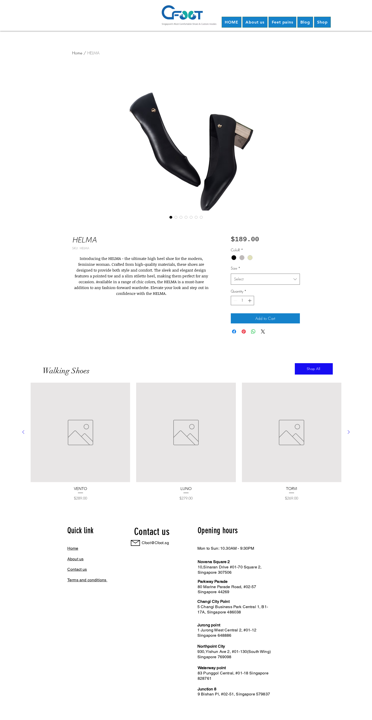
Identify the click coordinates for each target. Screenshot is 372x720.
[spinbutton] (242, 300)
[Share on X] (263, 331)
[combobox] (265, 279)
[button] (254, 22)
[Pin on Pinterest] (244, 331)
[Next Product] (349, 432)
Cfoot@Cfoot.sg (155, 543)
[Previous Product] (23, 432)
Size (235, 268)
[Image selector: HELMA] (170, 217)
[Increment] (250, 300)
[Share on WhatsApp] (253, 331)
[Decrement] (235, 300)
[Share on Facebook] (234, 331)
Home (77, 53)
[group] (186, 442)
